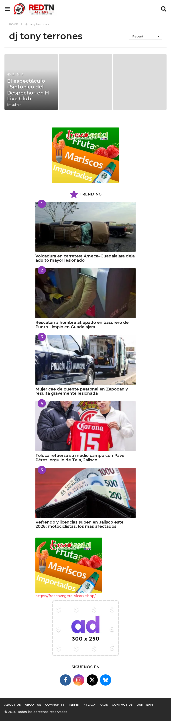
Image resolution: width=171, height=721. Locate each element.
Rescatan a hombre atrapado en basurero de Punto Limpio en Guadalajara (82, 324)
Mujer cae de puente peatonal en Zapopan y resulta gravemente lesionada (81, 391)
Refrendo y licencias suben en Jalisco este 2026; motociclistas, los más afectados (79, 524)
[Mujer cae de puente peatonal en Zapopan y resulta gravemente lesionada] (85, 360)
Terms (73, 704)
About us (12, 704)
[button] (7, 8)
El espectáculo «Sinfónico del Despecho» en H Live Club (28, 90)
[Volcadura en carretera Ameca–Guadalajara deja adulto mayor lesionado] (85, 227)
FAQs (104, 704)
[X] (92, 680)
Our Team (144, 704)
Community (54, 704)
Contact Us (122, 704)
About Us (33, 704)
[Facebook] (65, 680)
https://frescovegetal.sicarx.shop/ (65, 596)
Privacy (89, 704)
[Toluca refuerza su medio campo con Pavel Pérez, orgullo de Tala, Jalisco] (85, 426)
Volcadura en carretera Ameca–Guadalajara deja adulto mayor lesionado (85, 258)
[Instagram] (78, 680)
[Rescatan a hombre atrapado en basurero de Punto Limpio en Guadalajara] (85, 293)
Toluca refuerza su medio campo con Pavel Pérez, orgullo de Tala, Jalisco (80, 457)
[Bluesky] (105, 680)
